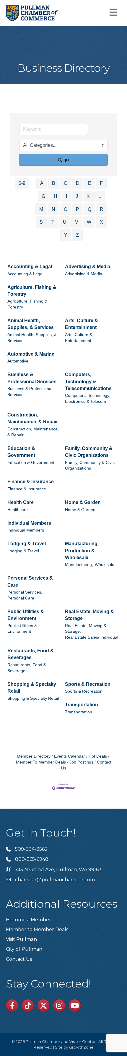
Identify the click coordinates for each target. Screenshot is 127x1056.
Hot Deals (98, 756)
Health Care (20, 502)
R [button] (101, 209)
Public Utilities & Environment (25, 615)
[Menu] (113, 12)
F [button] (101, 183)
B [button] (53, 183)
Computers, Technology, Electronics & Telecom (87, 398)
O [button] (65, 209)
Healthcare (17, 510)
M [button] (41, 209)
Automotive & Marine (30, 354)
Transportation (81, 704)
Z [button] (77, 235)
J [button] (77, 196)
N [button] (53, 209)
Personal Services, (24, 592)
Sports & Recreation (87, 684)
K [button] (88, 196)
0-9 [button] (22, 183)
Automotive (17, 361)
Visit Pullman (21, 939)
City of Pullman (24, 949)
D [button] (77, 183)
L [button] (99, 196)
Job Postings (81, 762)
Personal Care (20, 598)
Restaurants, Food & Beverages (30, 654)
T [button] (52, 222)
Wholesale (104, 564)
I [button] (66, 196)
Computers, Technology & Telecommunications (88, 381)
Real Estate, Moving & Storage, (85, 629)
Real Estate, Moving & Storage (89, 615)
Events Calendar (69, 756)
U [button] (64, 222)
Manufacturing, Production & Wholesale (82, 550)
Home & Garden (83, 502)
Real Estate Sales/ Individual (91, 637)
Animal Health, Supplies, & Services (30, 324)
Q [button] (89, 209)
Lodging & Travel (26, 543)
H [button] (55, 196)
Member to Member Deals (37, 929)
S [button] (41, 222)
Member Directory (34, 756)
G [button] (43, 196)
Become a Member (28, 920)
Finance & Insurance (30, 481)
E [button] (89, 183)
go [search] (66, 159)
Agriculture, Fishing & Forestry (31, 291)
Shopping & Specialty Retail (31, 688)
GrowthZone (81, 1047)
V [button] (76, 222)
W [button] (89, 222)
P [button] (77, 209)
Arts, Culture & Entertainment (81, 324)
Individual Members (29, 523)
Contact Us (19, 959)
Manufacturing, (79, 564)
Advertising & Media (87, 266)
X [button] (101, 222)
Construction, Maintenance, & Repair (32, 418)
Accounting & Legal (29, 266)
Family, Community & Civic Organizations (89, 452)
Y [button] (65, 235)
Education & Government (21, 452)
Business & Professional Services (31, 378)
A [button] (41, 183)
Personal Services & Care (30, 581)
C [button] (65, 183)
